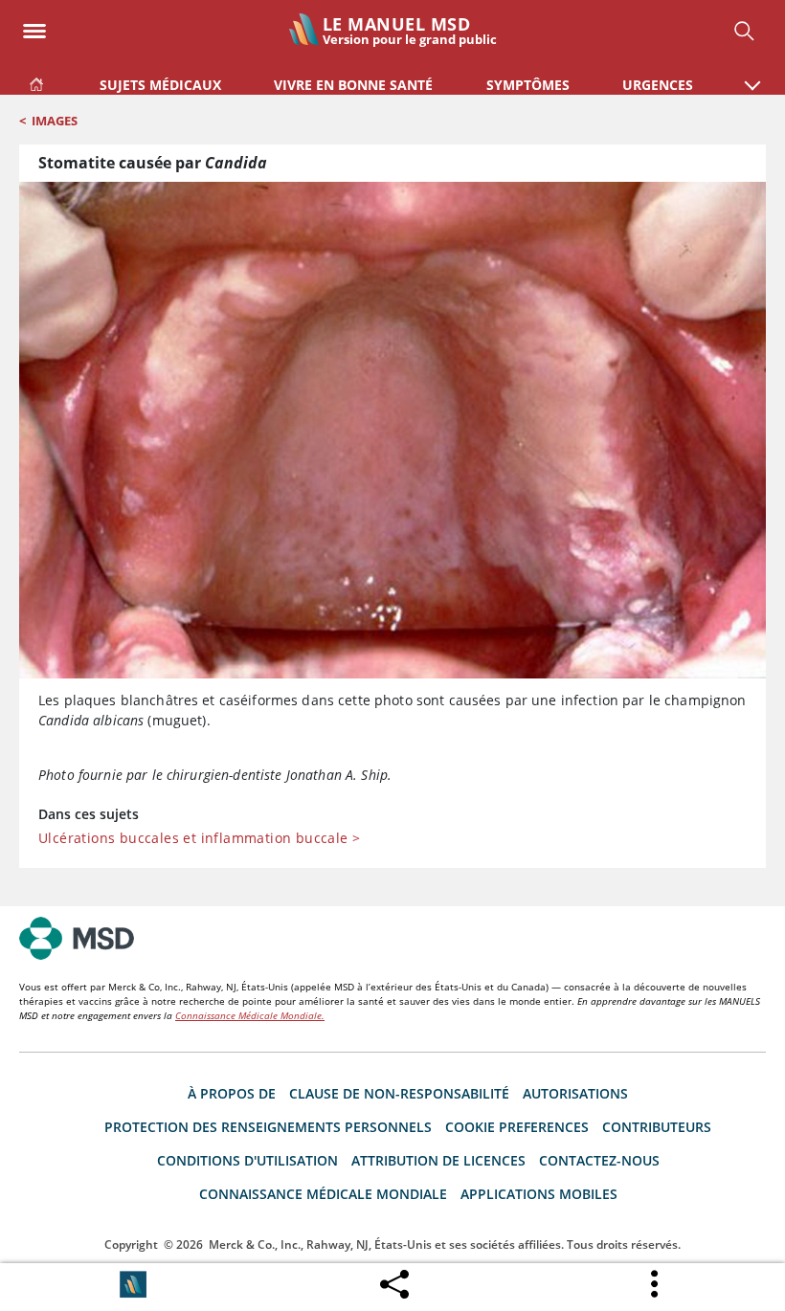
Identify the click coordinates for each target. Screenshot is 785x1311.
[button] (752, 75)
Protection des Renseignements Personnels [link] (268, 1127)
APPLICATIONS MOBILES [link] (538, 1194)
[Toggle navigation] (34, 25)
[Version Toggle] (133, 1284)
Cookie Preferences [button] (517, 1127)
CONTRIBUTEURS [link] (656, 1127)
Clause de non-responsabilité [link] (399, 1093)
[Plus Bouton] (656, 1284)
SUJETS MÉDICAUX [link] (160, 85)
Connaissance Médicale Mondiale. (250, 1015)
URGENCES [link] (657, 85)
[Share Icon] (394, 1279)
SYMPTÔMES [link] (528, 85)
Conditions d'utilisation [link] (247, 1160)
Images (55, 120)
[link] (36, 81)
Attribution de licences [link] (438, 1160)
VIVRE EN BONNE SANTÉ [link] (353, 85)
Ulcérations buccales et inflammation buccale (199, 838)
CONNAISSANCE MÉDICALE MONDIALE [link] (323, 1194)
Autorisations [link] (575, 1093)
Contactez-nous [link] (599, 1160)
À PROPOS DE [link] (232, 1093)
